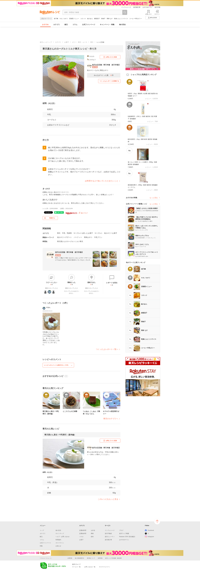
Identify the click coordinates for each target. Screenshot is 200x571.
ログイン (157, 14)
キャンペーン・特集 (107, 24)
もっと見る (154, 197)
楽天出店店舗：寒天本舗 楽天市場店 (69, 252)
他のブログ (84, 213)
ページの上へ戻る (157, 521)
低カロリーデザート (64, 237)
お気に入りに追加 (111, 57)
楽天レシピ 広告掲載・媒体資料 (113, 558)
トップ (42, 530)
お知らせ (58, 546)
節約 (92, 536)
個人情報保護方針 (79, 558)
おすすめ (45, 24)
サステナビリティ (104, 567)
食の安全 (122, 24)
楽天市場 (157, 7)
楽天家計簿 (136, 7)
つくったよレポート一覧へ (107, 349)
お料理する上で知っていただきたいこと (101, 181)
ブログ (121, 530)
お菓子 (66, 42)
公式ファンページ (88, 24)
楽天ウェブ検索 (124, 533)
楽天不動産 (108, 533)
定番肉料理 (82, 530)
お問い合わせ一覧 (89, 567)
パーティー (78, 237)
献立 (66, 24)
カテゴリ (56, 24)
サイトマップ (60, 533)
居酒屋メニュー (74, 18)
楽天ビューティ (110, 536)
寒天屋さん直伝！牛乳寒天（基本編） (60, 435)
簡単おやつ (88, 237)
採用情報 (100, 558)
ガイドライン (60, 543)
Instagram (151, 536)
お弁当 (93, 530)
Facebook (151, 530)
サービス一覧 (76, 567)
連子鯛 (56, 18)
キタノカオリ (63, 18)
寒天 (91, 42)
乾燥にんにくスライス (121, 18)
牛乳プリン (98, 237)
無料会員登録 (153, 17)
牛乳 (49, 115)
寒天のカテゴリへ (110, 419)
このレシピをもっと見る (108, 499)
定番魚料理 (82, 533)
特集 (41, 546)
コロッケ (83, 18)
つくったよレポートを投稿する (109, 81)
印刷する (52, 218)
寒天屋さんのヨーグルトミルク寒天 (70, 241)
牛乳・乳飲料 (67, 233)
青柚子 (103, 18)
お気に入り (148, 14)
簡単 (92, 533)
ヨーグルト (51, 120)
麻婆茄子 (97, 18)
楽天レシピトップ (46, 42)
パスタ (81, 536)
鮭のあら (90, 18)
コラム (75, 24)
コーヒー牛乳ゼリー (135, 18)
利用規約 (58, 540)
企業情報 (69, 558)
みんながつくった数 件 (104, 75)
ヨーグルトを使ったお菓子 (83, 233)
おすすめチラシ (147, 7)
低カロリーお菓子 (110, 233)
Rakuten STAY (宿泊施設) (127, 536)
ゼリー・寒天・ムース (79, 42)
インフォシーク (126, 7)
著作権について (91, 558)
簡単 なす (110, 18)
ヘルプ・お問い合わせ (62, 536)
